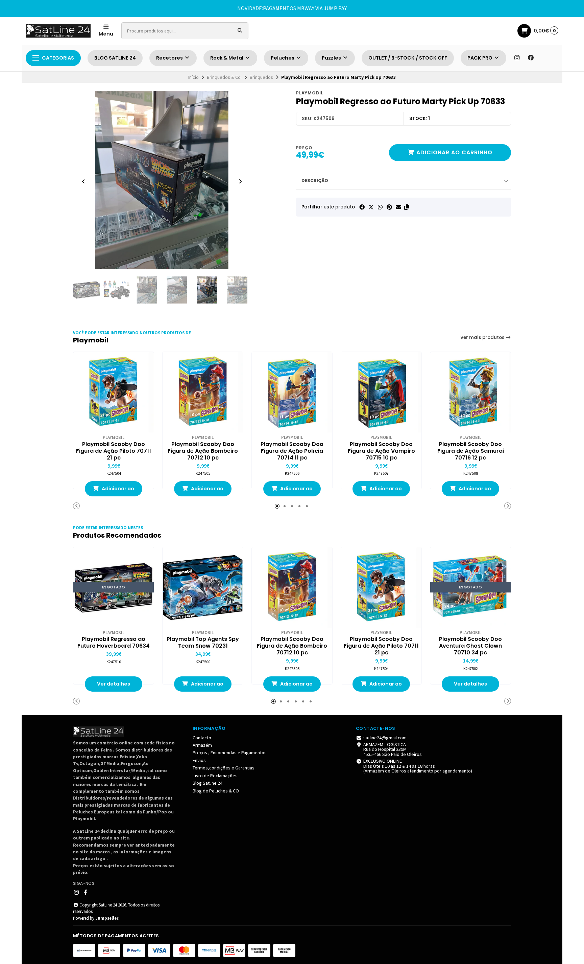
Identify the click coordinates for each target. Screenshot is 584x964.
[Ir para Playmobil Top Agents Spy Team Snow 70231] (203, 587)
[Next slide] (240, 181)
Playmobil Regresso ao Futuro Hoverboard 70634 (113, 642)
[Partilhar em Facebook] (362, 207)
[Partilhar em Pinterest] (389, 207)
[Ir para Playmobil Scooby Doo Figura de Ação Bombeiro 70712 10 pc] (203, 392)
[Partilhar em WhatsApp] (380, 207)
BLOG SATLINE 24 (115, 57)
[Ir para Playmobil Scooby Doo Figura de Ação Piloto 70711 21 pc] (113, 392)
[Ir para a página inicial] (58, 31)
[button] (406, 207)
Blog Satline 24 (207, 783)
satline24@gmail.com (385, 737)
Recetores (170, 57)
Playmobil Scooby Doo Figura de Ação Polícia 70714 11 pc (292, 451)
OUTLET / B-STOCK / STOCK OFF (407, 57)
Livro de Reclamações (215, 775)
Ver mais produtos (483, 337)
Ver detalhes (113, 683)
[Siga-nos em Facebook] (531, 57)
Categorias (58, 57)
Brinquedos (261, 77)
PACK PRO (480, 57)
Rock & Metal (227, 57)
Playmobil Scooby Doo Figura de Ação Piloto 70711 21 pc (113, 451)
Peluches (283, 57)
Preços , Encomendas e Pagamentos (230, 752)
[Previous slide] (83, 181)
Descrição (314, 180)
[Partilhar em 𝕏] (371, 207)
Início (193, 77)
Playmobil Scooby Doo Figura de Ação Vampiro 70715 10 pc (381, 451)
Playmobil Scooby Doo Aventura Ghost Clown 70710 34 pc (470, 646)
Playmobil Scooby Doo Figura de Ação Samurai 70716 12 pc (470, 451)
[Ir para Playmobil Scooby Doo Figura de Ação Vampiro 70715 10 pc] (381, 392)
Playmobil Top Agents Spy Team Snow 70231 (203, 642)
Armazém (202, 745)
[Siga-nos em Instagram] (516, 57)
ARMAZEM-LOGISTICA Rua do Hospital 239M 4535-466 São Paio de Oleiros (392, 749)
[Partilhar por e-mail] (398, 207)
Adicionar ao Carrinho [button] (117, 490)
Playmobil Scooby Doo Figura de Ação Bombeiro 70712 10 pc (203, 451)
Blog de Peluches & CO (216, 790)
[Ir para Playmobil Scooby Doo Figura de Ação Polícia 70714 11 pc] (292, 392)
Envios (199, 760)
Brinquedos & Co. (224, 77)
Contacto (202, 737)
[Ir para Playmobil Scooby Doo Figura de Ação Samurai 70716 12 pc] (470, 392)
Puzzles (332, 57)
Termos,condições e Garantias (223, 767)
